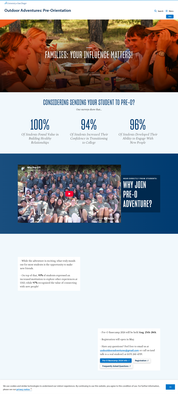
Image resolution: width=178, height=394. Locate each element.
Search (160, 11)
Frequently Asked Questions (115, 366)
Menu (171, 11)
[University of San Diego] (15, 3)
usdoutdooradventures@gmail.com (119, 350)
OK (170, 387)
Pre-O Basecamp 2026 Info (114, 360)
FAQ (169, 16)
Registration (140, 360)
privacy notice (23, 389)
